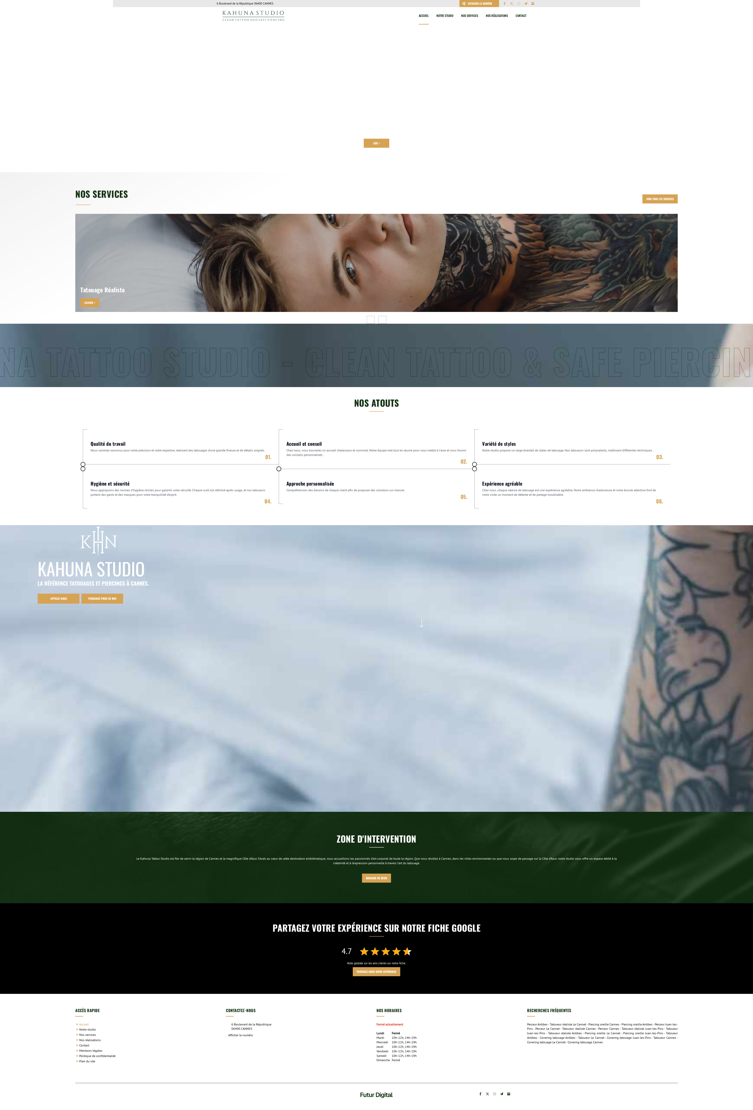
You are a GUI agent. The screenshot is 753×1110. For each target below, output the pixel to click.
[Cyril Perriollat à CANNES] (92, 79)
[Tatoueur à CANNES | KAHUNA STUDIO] (271, 729)
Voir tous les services (660, 199)
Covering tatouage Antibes (558, 1038)
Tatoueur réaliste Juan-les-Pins (642, 1029)
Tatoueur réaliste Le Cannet (568, 1024)
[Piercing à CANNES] (421, 615)
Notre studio (445, 16)
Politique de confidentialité (97, 1056)
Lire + (376, 143)
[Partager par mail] (525, 3)
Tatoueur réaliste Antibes (565, 1033)
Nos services (469, 16)
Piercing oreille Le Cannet (602, 1033)
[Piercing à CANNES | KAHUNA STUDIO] (421, 729)
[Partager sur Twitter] (511, 3)
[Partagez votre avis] (532, 3)
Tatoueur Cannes (664, 1038)
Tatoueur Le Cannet (591, 1038)
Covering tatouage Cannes (585, 1042)
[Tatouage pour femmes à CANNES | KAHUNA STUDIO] (572, 729)
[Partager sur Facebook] (504, 3)
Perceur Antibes (537, 1024)
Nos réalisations (497, 16)
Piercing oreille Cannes (603, 1024)
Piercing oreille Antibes (637, 1024)
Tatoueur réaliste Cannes (579, 1029)
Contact (521, 16)
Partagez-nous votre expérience (376, 972)
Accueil (424, 16)
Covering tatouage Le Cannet (546, 1042)
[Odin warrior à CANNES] (200, 78)
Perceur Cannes (608, 1029)
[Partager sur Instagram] (518, 3)
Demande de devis (376, 878)
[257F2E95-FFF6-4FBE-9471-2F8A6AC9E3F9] (271, 615)
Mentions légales (90, 1051)
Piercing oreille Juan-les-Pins (643, 1033)
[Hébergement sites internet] (376, 1102)
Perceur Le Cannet (547, 1029)
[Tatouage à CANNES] (572, 615)
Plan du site (87, 1061)
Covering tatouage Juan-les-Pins (629, 1038)
